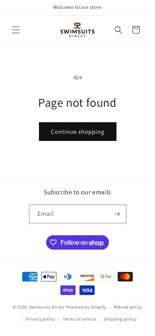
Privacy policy (40, 319)
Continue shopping (78, 131)
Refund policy (128, 307)
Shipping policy (120, 319)
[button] (16, 30)
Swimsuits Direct (47, 306)
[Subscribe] (117, 214)
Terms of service (79, 319)
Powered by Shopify (86, 306)
